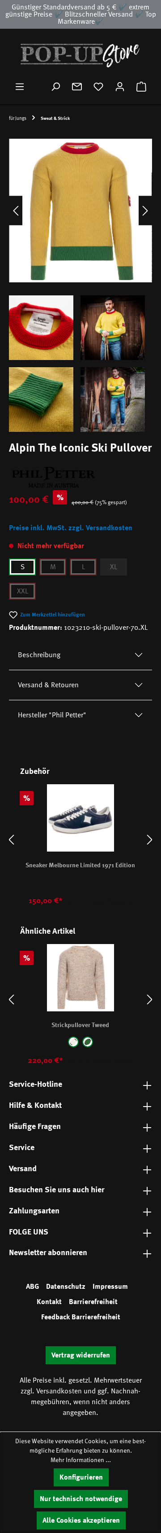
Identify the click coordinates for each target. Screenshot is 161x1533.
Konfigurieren (81, 1477)
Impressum (110, 1287)
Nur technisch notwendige (81, 1499)
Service (21, 1147)
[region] (80, 282)
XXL (22, 591)
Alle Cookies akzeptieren (81, 1520)
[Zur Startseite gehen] (80, 55)
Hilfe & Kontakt (35, 1105)
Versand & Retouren (48, 685)
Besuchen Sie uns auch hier (56, 1189)
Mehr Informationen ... (81, 1459)
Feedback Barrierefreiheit (80, 1317)
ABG (32, 1287)
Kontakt (49, 1302)
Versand (23, 1168)
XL (113, 567)
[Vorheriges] (15, 210)
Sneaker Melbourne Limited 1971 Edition (80, 865)
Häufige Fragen (35, 1126)
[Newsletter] (77, 87)
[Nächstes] (145, 210)
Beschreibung (39, 655)
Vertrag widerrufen (80, 1355)
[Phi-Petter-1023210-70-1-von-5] (80, 210)
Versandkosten (59, 1391)
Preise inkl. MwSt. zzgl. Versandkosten (70, 528)
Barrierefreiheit (93, 1302)
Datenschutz (65, 1287)
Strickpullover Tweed (80, 1024)
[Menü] (19, 87)
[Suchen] (55, 87)
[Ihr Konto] (120, 87)
